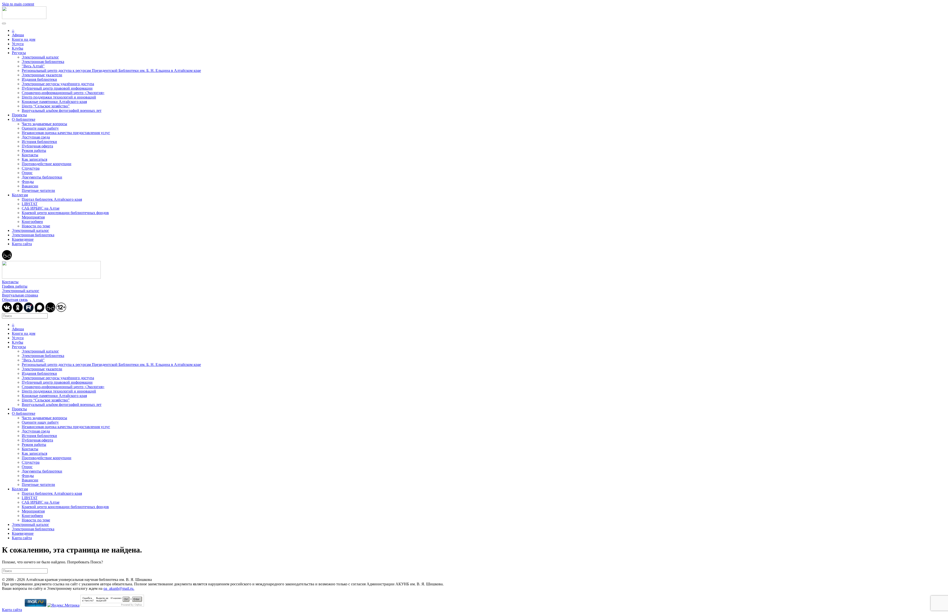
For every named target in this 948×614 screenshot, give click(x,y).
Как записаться (34, 159)
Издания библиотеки (39, 79)
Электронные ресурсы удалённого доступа (58, 84)
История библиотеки (39, 141)
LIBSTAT (30, 204)
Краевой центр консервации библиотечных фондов (65, 213)
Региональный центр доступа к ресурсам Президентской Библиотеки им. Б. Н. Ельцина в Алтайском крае (111, 70)
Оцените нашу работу (40, 128)
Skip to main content (18, 4)
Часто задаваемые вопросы (44, 124)
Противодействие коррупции (46, 164)
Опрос (27, 173)
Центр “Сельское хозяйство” (46, 106)
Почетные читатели (38, 190)
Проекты (19, 115)
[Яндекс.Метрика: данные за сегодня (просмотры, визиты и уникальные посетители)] (63, 605)
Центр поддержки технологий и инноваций (59, 97)
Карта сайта (22, 244)
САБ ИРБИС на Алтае (40, 208)
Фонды (28, 181)
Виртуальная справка (20, 295)
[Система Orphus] (112, 605)
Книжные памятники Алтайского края (54, 101)
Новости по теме (36, 226)
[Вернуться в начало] (24, 18)
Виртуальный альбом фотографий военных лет (61, 110)
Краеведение (23, 239)
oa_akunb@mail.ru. (118, 588)
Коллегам (20, 195)
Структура (31, 168)
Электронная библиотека (43, 61)
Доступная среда (36, 137)
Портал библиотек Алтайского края (52, 199)
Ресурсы (19, 53)
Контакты (30, 155)
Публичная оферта (37, 146)
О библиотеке (23, 119)
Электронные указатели (42, 75)
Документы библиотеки (42, 177)
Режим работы (34, 150)
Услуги (18, 44)
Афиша (18, 35)
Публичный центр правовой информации (57, 88)
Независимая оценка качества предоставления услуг (66, 133)
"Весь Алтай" (33, 66)
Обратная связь (15, 299)
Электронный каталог (40, 57)
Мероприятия (33, 217)
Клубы (17, 48)
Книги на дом (23, 39)
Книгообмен (32, 221)
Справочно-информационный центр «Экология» (63, 93)
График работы (14, 286)
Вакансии (30, 186)
